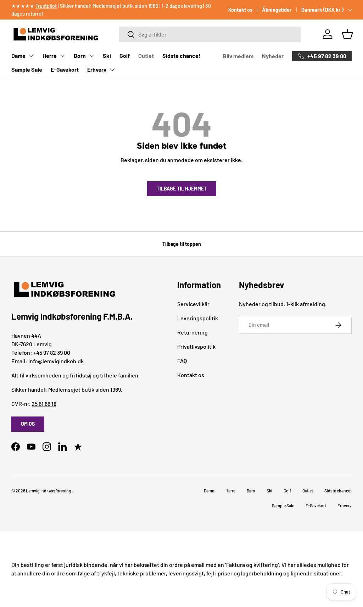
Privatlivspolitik (196, 346)
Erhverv (96, 69)
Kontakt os (240, 10)
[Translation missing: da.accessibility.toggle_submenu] (31, 55)
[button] (347, 34)
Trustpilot (46, 6)
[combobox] (210, 34)
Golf (124, 55)
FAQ (182, 360)
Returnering (192, 332)
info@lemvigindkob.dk (56, 361)
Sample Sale (26, 69)
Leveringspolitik (197, 318)
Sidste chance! (181, 55)
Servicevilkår (193, 303)
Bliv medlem (238, 56)
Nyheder (273, 56)
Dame (18, 55)
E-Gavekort (65, 69)
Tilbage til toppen (181, 244)
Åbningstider (277, 10)
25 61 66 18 (44, 403)
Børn (80, 55)
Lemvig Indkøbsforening (48, 490)
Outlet (146, 55)
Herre (50, 55)
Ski (107, 55)
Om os (28, 424)
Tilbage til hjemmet (182, 189)
